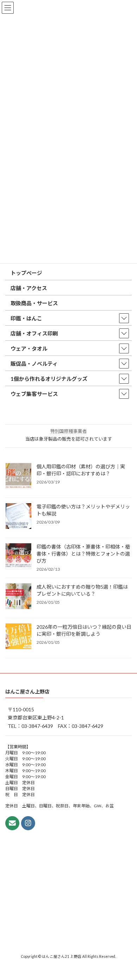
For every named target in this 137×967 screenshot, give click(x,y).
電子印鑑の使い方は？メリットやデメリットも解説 (83, 510)
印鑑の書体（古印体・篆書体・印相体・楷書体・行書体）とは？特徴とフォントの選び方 (83, 554)
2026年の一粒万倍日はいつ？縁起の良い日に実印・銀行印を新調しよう (84, 630)
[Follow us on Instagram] (28, 823)
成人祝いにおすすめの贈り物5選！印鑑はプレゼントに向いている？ (82, 590)
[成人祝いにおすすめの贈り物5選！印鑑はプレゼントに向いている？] (18, 596)
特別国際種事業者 (68, 431)
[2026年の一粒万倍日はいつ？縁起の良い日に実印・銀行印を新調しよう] (18, 637)
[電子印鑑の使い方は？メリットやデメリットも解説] (18, 516)
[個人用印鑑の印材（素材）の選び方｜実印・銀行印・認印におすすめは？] (18, 476)
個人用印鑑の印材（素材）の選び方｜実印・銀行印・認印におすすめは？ (81, 469)
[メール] (12, 823)
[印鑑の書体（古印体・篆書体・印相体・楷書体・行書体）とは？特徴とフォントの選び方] (18, 556)
